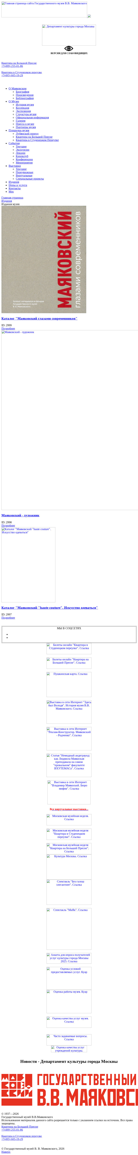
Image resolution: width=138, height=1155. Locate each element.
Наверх (5, 1151)
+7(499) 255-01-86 (12, 66)
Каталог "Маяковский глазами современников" (39, 318)
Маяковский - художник (20, 515)
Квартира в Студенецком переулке (21, 72)
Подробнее (8, 328)
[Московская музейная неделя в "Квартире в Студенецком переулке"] (69, 838)
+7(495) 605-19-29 (12, 75)
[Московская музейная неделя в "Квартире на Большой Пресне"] (69, 853)
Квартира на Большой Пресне (19, 63)
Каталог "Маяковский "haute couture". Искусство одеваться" (49, 608)
